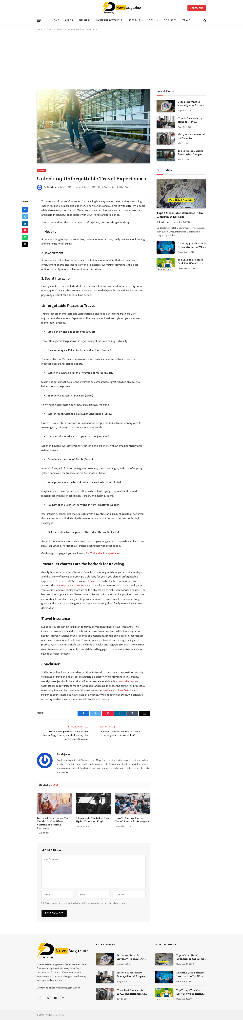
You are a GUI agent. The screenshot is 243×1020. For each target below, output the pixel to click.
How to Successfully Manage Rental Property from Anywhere (190, 120)
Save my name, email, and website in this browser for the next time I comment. (85, 903)
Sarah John (51, 187)
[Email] (25, 244)
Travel (186, 20)
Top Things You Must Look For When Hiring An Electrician (191, 261)
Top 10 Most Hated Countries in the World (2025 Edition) (180, 214)
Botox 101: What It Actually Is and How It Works (191, 103)
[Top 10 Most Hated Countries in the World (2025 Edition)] (181, 193)
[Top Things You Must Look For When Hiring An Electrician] (166, 264)
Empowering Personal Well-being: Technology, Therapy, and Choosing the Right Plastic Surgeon (65, 735)
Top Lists (170, 20)
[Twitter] (25, 216)
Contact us (196, 8)
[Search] (204, 20)
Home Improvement (109, 20)
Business (85, 20)
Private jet (94, 581)
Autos (69, 20)
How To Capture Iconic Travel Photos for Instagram (132, 820)
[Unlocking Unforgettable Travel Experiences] (93, 126)
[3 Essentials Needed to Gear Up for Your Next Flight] (93, 803)
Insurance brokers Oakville (118, 690)
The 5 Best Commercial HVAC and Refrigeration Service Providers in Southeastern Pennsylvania (191, 136)
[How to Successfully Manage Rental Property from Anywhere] (166, 122)
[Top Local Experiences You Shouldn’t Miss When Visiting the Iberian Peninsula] (54, 803)
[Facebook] (25, 209)
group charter (125, 681)
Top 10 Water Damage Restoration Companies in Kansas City (192, 152)
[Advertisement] (121, 59)
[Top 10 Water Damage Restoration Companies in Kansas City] (166, 155)
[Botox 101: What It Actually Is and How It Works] (166, 106)
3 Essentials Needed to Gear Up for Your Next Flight (92, 820)
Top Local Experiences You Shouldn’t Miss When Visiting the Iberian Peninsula (53, 823)
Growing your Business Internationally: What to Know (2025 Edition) (192, 245)
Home (55, 20)
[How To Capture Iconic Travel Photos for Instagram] (132, 803)
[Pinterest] (25, 230)
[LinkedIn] (25, 223)
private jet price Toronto (70, 585)
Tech (152, 20)
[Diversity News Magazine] (121, 8)
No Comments (107, 187)
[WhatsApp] (25, 237)
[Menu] (39, 20)
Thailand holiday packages (105, 553)
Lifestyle (134, 20)
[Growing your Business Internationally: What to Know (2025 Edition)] (166, 247)
